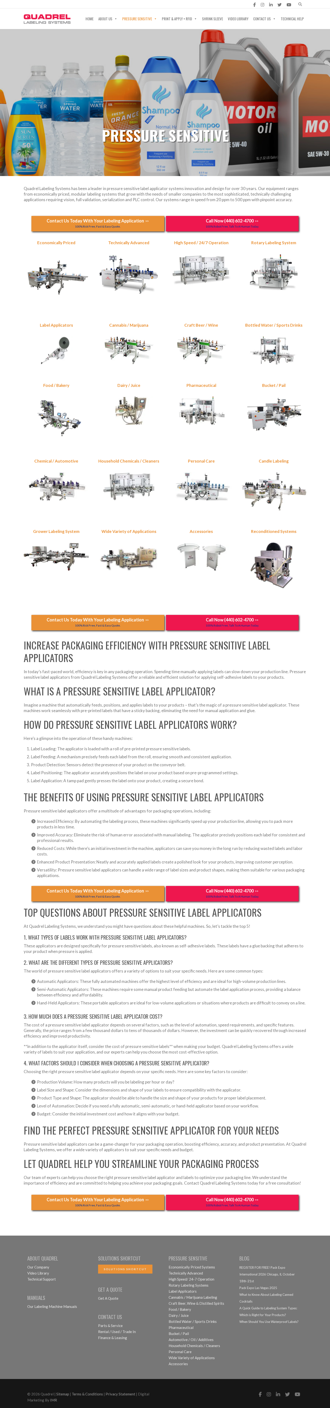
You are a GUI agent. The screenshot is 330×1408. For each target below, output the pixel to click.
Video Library (238, 18)
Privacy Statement (120, 1394)
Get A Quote (108, 1298)
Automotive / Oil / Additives (191, 1339)
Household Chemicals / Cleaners (194, 1345)
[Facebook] (254, 4)
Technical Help (292, 18)
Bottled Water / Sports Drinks (193, 1321)
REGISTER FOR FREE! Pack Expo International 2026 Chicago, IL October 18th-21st (267, 1274)
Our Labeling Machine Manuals (52, 1306)
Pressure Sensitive (137, 18)
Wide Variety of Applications (192, 1358)
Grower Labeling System (56, 531)
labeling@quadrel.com (51, 4)
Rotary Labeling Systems (188, 1285)
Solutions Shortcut (125, 1269)
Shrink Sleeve (212, 18)
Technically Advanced (186, 1273)
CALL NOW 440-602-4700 (111, 4)
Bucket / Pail (179, 1333)
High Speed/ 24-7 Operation (191, 1279)
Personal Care (180, 1351)
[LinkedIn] (271, 4)
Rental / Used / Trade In (117, 1331)
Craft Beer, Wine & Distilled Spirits (196, 1303)
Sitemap (62, 1394)
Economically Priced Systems (192, 1267)
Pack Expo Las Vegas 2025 (258, 1288)
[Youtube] (289, 4)
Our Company (38, 1267)
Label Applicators (183, 1291)
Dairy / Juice (179, 1315)
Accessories (178, 1364)
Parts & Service (110, 1325)
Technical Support (41, 1279)
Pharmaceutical (181, 1327)
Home (89, 18)
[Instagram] (262, 4)
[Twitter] (280, 4)
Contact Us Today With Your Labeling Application (98, 223)
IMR (53, 1400)
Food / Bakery (180, 1309)
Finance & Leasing (112, 1337)
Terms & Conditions (87, 1394)
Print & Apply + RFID (177, 18)
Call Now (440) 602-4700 (232, 223)
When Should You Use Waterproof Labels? (269, 1322)
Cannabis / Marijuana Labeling (193, 1297)
